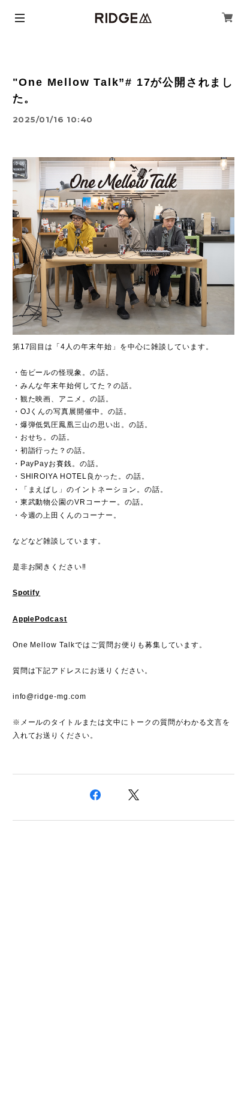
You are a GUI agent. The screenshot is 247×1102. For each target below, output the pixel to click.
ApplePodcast (40, 619)
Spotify (27, 592)
